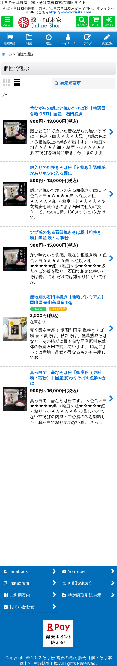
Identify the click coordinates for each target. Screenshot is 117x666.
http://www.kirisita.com (70, 12)
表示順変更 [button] (70, 83)
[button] (8, 21)
